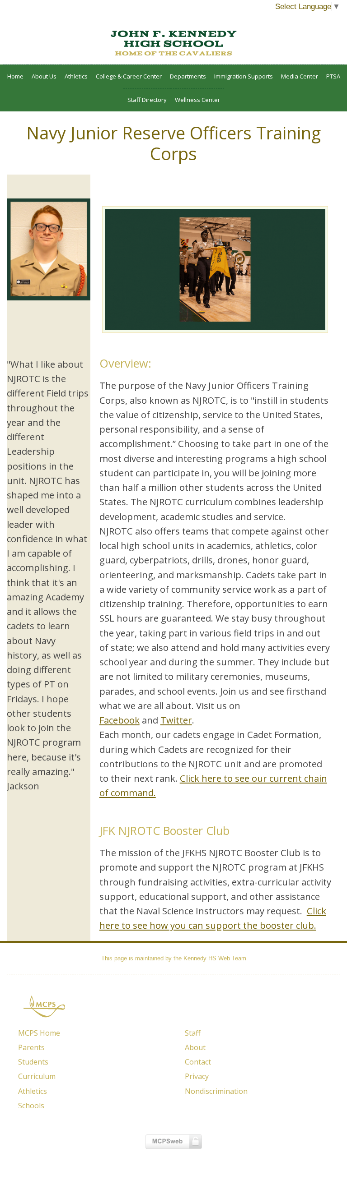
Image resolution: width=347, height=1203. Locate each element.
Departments (188, 76)
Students (33, 1062)
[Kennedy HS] (173, 43)
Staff (193, 1033)
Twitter (176, 720)
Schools (31, 1106)
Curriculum (37, 1076)
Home (15, 76)
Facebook (119, 720)
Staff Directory (147, 100)
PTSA (333, 76)
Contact (198, 1062)
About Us (44, 76)
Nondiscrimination (216, 1091)
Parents (31, 1047)
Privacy (197, 1076)
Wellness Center (197, 100)
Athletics (76, 76)
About (195, 1047)
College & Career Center (129, 76)
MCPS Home (39, 1033)
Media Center (299, 76)
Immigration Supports (243, 76)
